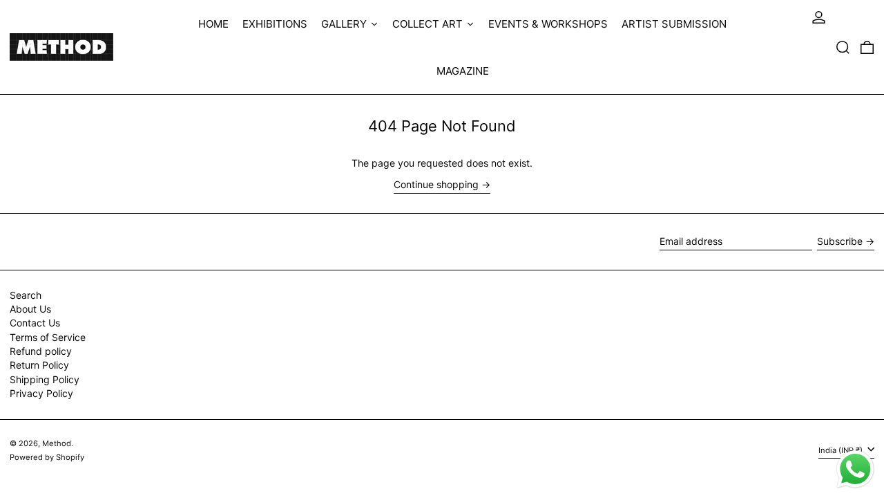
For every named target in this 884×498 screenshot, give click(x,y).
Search (25, 295)
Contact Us (35, 323)
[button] (843, 47)
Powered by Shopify (47, 457)
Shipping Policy (44, 379)
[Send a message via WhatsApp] (855, 469)
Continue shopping (436, 184)
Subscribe (840, 241)
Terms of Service (48, 337)
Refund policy (41, 351)
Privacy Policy (41, 393)
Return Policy (39, 365)
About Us (30, 309)
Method (56, 443)
